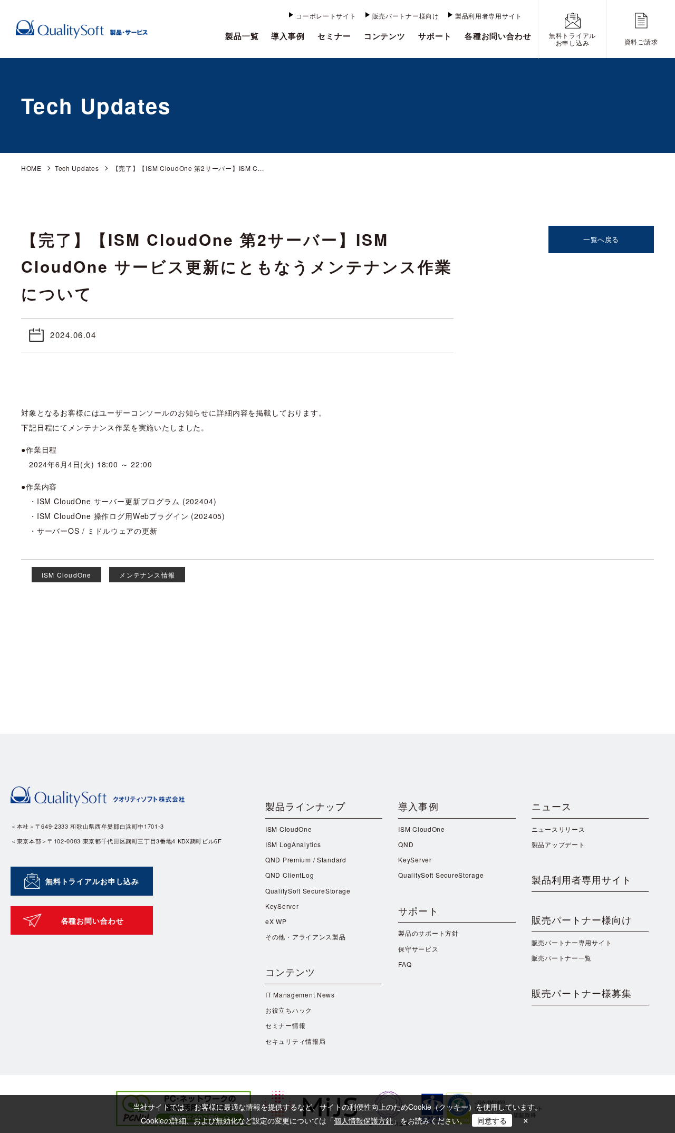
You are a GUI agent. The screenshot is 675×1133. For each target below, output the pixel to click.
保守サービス (418, 948)
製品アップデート (558, 844)
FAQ (404, 963)
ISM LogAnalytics (293, 844)
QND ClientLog (289, 874)
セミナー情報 (285, 1025)
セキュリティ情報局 (295, 1040)
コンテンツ (385, 36)
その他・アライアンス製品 (305, 936)
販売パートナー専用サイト (572, 942)
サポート (435, 36)
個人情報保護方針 (363, 1120)
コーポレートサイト (326, 15)
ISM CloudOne (66, 574)
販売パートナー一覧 (562, 957)
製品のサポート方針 (428, 932)
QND (405, 844)
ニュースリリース (558, 828)
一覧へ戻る (601, 239)
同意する (492, 1120)
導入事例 (288, 36)
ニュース (552, 806)
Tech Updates (77, 168)
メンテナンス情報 (147, 574)
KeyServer (281, 905)
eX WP (276, 921)
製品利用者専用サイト (488, 15)
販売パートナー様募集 (582, 993)
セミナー (334, 36)
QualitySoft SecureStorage (308, 890)
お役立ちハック (288, 1009)
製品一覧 (242, 36)
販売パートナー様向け (405, 15)
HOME (31, 168)
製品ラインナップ (305, 806)
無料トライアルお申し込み (92, 881)
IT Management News (300, 994)
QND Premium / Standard (305, 859)
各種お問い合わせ (498, 36)
